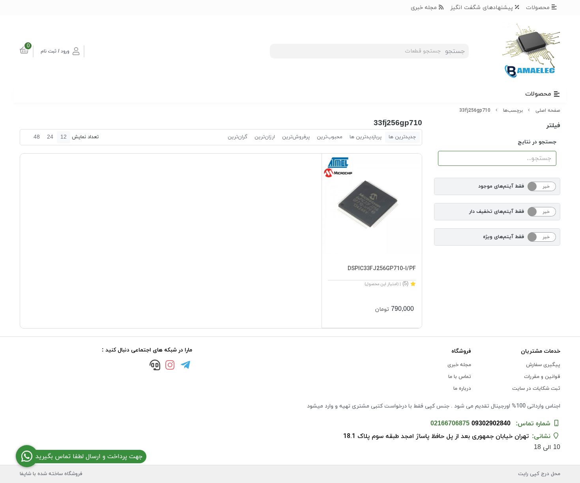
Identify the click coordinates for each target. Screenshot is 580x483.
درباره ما (462, 388)
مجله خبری (425, 8)
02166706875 (450, 423)
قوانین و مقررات (542, 376)
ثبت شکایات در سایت (536, 388)
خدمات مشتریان (540, 351)
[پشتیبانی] (154, 366)
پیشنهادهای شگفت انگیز (483, 8)
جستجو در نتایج (537, 142)
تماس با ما (459, 376)
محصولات (539, 8)
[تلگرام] (185, 366)
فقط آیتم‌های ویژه (503, 237)
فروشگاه (461, 351)
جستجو (455, 51)
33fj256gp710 (474, 110)
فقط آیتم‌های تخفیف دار (496, 211)
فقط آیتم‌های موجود (501, 186)
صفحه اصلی (547, 110)
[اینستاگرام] (170, 366)
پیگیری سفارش (543, 364)
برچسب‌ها (513, 110)
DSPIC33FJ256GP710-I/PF (382, 269)
